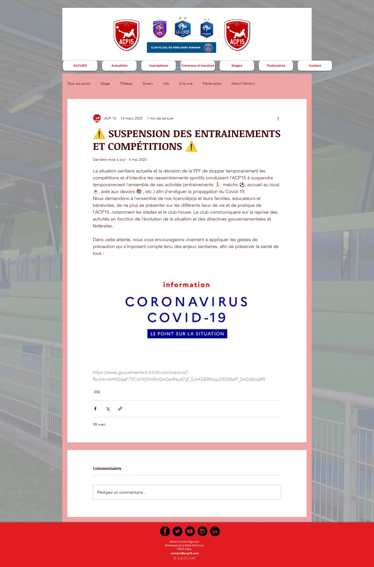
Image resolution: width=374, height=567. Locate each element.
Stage (105, 83)
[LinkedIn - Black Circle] (215, 531)
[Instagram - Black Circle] (202, 531)
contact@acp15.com (184, 553)
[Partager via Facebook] (95, 408)
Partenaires (212, 83)
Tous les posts (78, 83)
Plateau (126, 83)
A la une (186, 83)
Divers (148, 83)
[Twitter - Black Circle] (177, 531)
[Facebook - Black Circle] (165, 531)
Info (166, 83)
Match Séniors (243, 83)
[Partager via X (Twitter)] (107, 408)
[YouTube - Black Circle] (190, 531)
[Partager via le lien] (120, 408)
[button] (158, 66)
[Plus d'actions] (278, 118)
